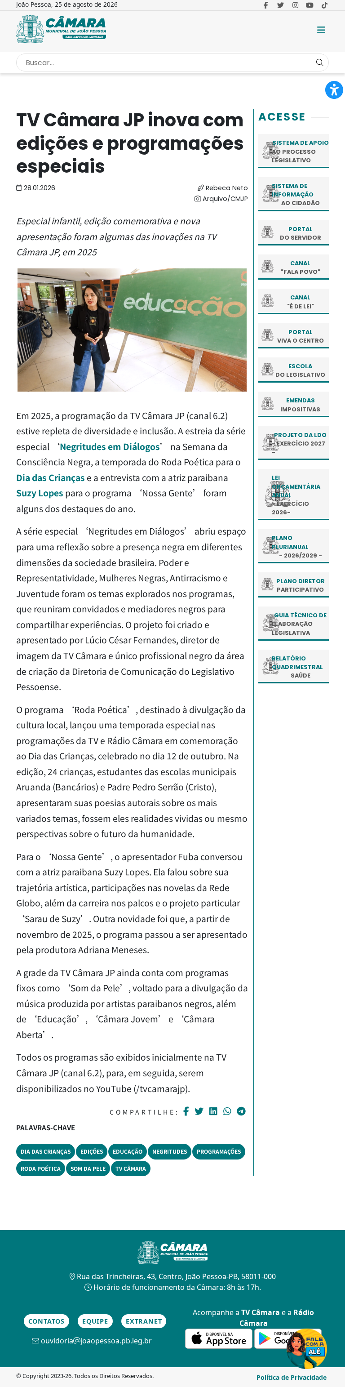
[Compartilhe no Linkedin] (214, 1111)
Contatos (46, 1321)
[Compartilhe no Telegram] (242, 1111)
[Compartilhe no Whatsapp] (228, 1110)
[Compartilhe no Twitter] (200, 1111)
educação (127, 1151)
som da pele (88, 1168)
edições (91, 1151)
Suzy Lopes (39, 492)
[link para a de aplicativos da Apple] (219, 1337)
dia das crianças (46, 1151)
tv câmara (130, 1168)
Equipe (95, 1321)
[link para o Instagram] (295, 4)
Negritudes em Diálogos (110, 446)
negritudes (169, 1151)
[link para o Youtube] (310, 4)
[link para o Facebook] (265, 4)
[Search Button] (320, 62)
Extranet (144, 1321)
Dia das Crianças (50, 477)
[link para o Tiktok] (324, 4)
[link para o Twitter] (280, 4)
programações (219, 1151)
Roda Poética (41, 1168)
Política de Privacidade (292, 1377)
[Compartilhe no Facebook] (187, 1111)
